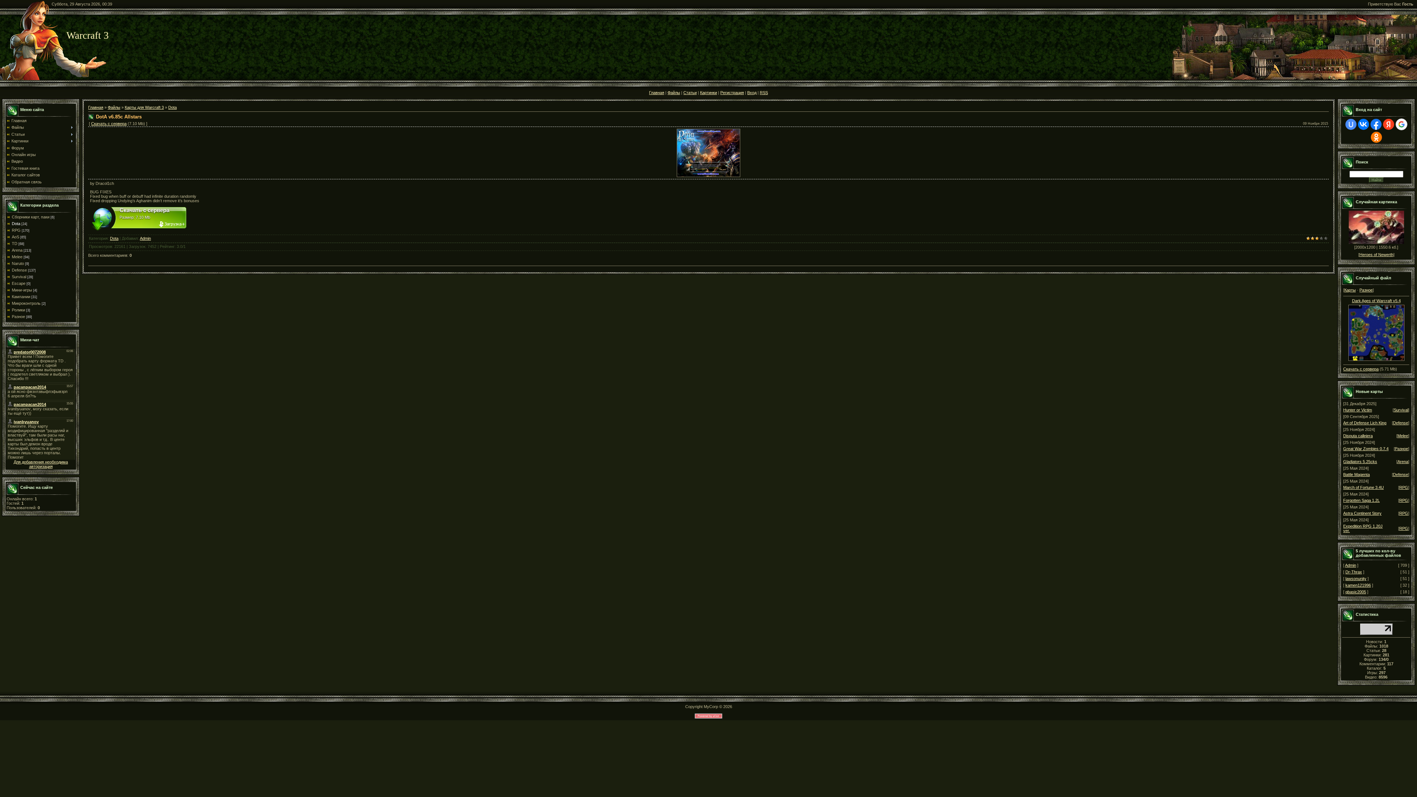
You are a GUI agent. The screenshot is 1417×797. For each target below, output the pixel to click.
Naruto (18, 263)
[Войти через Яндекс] (1388, 124)
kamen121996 (1358, 585)
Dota (16, 223)
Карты (1350, 290)
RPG (16, 230)
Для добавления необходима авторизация (41, 464)
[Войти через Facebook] (1376, 124)
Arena (17, 250)
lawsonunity (1355, 578)
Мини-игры (22, 290)
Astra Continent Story (1362, 513)
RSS (764, 92)
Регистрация (732, 92)
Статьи (690, 92)
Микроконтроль (26, 303)
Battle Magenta (1356, 474)
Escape (18, 283)
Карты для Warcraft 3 (144, 107)
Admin (145, 238)
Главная (656, 92)
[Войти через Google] (1401, 124)
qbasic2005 (1355, 592)
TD (14, 243)
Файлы (674, 92)
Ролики (18, 310)
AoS (15, 237)
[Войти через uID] (1350, 124)
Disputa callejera (1358, 436)
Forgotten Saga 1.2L (1361, 500)
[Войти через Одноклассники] (1376, 137)
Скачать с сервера (109, 123)
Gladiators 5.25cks (1360, 461)
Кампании (21, 296)
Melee (17, 257)
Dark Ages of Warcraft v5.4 (1376, 301)
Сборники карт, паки (30, 217)
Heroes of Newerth (1376, 254)
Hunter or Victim (1357, 410)
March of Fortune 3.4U (1363, 487)
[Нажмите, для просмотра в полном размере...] (708, 151)
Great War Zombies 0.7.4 (1366, 448)
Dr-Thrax (1353, 572)
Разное (18, 316)
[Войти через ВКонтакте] (1363, 124)
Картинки (708, 92)
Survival (19, 277)
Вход (751, 92)
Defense (19, 270)
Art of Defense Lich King (1364, 423)
